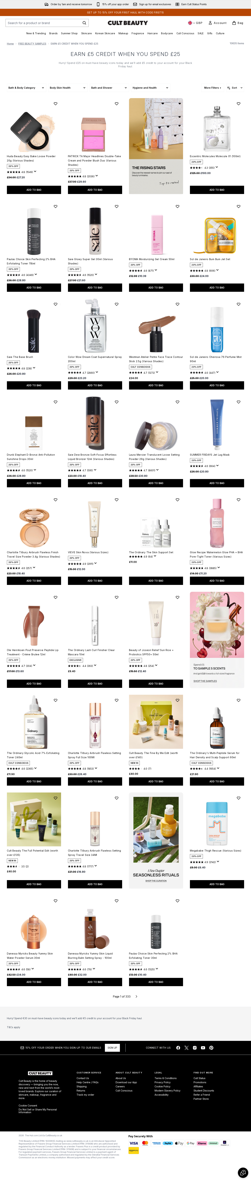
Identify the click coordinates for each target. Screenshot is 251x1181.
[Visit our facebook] (178, 1048)
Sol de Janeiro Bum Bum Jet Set (210, 259)
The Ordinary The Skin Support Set (151, 552)
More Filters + (212, 87)
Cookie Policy (162, 1086)
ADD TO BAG (34, 189)
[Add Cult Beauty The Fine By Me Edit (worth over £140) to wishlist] (177, 700)
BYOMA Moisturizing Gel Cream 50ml (152, 259)
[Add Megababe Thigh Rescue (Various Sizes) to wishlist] (238, 798)
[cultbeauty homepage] (127, 22)
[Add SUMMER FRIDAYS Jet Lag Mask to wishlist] (238, 402)
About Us (121, 1078)
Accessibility (162, 1094)
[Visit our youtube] (203, 1048)
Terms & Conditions (166, 1078)
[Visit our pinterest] (211, 1048)
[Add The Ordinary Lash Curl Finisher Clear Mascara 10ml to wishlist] (116, 597)
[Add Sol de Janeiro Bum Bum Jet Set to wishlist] (238, 206)
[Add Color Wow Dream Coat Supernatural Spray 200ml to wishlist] (116, 304)
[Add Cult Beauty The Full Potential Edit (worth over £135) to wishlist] (55, 798)
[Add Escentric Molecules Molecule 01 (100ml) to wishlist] (238, 103)
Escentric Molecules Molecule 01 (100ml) (215, 156)
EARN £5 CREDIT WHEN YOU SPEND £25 (125, 54)
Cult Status (199, 1078)
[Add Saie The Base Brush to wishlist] (55, 304)
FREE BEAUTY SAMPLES (32, 43)
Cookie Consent (28, 1105)
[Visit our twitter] (186, 1048)
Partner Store (201, 1098)
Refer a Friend (202, 1094)
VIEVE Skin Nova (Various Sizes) (88, 552)
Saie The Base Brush (20, 356)
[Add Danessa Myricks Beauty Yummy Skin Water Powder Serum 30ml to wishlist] (55, 901)
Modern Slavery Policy (167, 1090)
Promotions (200, 1082)
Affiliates (198, 1086)
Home (10, 43)
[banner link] (217, 640)
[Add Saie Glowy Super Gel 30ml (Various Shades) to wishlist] (116, 206)
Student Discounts (204, 1090)
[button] (156, 146)
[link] (217, 22)
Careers (120, 1086)
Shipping (82, 1086)
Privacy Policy (163, 1082)
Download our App (126, 1082)
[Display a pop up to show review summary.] (36, 172)
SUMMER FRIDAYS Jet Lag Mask (210, 454)
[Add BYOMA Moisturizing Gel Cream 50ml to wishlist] (177, 206)
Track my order (85, 1094)
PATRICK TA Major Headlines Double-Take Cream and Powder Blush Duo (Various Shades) (94, 160)
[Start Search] (84, 23)
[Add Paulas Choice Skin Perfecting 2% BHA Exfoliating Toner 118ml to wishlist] (55, 206)
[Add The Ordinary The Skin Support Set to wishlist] (177, 500)
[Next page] (136, 996)
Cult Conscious (124, 1090)
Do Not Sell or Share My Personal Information (38, 1111)
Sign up (112, 1047)
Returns (81, 1090)
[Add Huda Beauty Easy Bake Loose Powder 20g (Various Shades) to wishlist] (55, 103)
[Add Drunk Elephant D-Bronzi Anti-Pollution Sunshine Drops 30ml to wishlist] (55, 402)
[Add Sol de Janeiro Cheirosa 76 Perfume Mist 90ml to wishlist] (238, 304)
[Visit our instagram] (195, 1048)
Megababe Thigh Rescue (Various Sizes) (216, 850)
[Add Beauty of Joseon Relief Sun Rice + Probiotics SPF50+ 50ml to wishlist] (177, 597)
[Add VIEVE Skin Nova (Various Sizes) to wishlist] (116, 500)
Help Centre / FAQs (88, 1082)
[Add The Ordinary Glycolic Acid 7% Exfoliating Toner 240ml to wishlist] (55, 700)
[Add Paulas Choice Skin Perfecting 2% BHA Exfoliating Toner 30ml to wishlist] (177, 901)
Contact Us (83, 1078)
